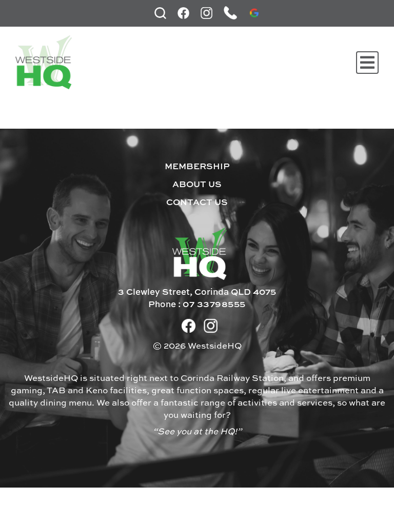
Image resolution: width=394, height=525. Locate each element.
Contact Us (197, 202)
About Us (197, 184)
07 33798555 (214, 304)
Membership (197, 167)
